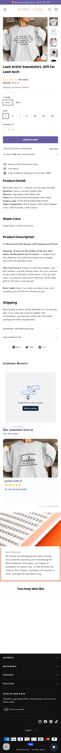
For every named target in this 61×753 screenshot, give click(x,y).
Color (6, 97)
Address (8, 658)
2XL (35, 116)
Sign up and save (14, 694)
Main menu (10, 666)
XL (27, 116)
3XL (43, 116)
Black (18, 102)
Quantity (8, 124)
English (28, 730)
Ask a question (12, 337)
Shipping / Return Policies (18, 329)
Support (8, 675)
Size (5, 111)
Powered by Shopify (38, 749)
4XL (52, 116)
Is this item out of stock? (19, 154)
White (7, 102)
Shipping (6, 87)
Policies (8, 683)
